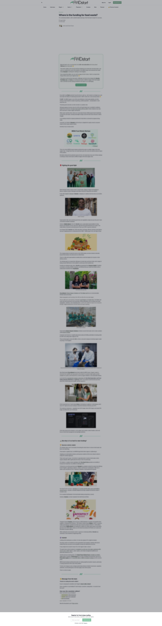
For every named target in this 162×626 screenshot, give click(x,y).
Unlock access (86, 620)
